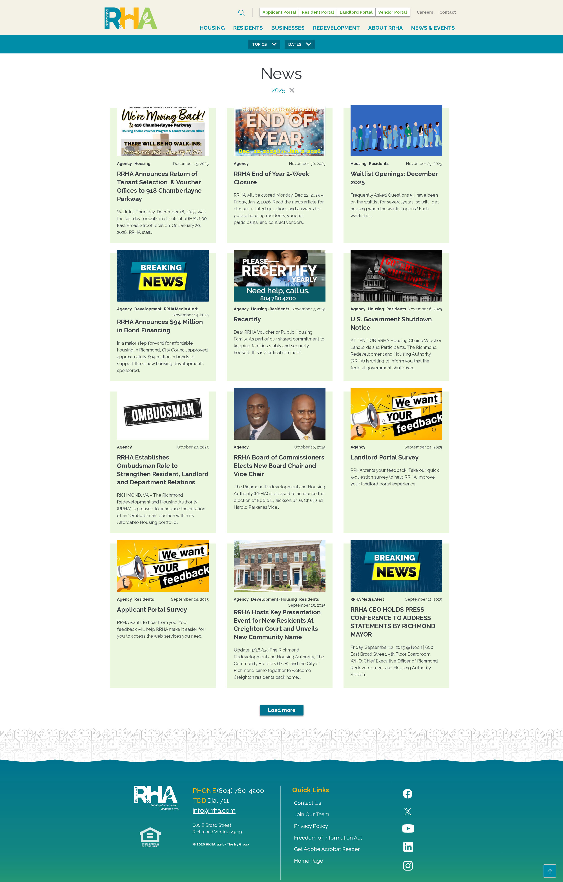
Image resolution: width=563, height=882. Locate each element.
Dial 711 (218, 800)
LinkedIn (408, 847)
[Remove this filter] (288, 90)
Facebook (408, 794)
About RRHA (385, 28)
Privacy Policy (311, 826)
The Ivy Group (238, 844)
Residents (248, 28)
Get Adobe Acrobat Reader (327, 849)
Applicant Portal (279, 12)
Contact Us (307, 803)
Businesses (288, 28)
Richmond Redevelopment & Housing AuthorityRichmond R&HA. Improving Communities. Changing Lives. (156, 798)
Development (148, 309)
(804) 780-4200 (240, 790)
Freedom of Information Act (328, 837)
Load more (282, 710)
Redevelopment (336, 28)
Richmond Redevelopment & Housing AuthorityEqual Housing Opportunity (150, 837)
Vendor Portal (392, 12)
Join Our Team (311, 814)
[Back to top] (549, 871)
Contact (447, 12)
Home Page (308, 861)
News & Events (433, 28)
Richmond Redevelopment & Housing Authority (130, 18)
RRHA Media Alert (181, 309)
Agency (124, 163)
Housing (212, 28)
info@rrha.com (214, 810)
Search (242, 12)
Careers (425, 12)
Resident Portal (318, 12)
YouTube (408, 828)
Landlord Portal (356, 12)
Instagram (408, 866)
